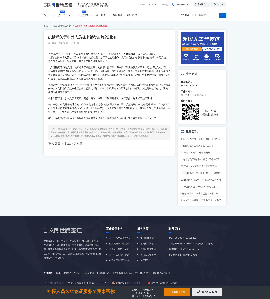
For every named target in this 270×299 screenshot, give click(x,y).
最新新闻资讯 (147, 243)
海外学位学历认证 (161, 273)
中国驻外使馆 (147, 237)
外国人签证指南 (148, 249)
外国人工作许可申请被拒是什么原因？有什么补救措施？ (208, 139)
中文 (219, 4)
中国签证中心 (103, 273)
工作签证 (185, 15)
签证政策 (132, 15)
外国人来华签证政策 (61, 25)
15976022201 (183, 4)
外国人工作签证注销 (119, 260)
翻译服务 (117, 15)
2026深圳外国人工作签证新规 (195, 152)
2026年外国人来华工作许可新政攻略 (199, 166)
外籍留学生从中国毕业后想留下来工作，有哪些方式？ (207, 193)
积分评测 (153, 4)
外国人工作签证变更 (119, 254)
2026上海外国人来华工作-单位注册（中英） (203, 186)
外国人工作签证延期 (119, 249)
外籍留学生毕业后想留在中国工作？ (198, 145)
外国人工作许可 (62, 15)
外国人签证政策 (148, 254)
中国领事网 (88, 273)
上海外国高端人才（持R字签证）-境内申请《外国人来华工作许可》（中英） (218, 173)
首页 (46, 15)
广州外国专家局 (142, 273)
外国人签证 (83, 15)
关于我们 (164, 4)
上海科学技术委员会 (122, 273)
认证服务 (101, 15)
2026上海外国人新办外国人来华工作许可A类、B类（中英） (210, 179)
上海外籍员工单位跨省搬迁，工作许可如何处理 (204, 159)
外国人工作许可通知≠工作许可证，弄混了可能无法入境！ (209, 200)
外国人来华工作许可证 (120, 237)
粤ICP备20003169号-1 (97, 282)
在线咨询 (141, 4)
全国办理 (202, 4)
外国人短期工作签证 (119, 243)
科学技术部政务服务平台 (68, 273)
